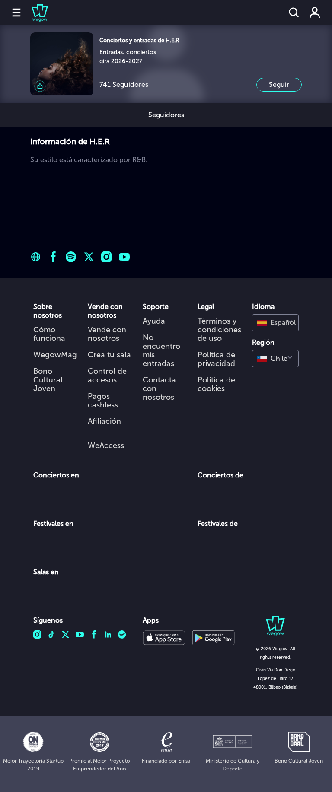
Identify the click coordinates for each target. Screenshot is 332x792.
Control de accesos (107, 375)
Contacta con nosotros (159, 388)
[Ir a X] (88, 256)
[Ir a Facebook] (53, 256)
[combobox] (275, 323)
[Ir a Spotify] (71, 256)
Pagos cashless (103, 400)
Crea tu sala (109, 354)
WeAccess (106, 445)
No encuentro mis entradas (161, 350)
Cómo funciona (49, 334)
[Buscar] (294, 12)
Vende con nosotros (107, 334)
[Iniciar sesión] (315, 12)
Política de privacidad (216, 359)
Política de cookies (216, 384)
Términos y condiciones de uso (219, 330)
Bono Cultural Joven (48, 380)
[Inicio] (34, 12)
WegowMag (55, 354)
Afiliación (104, 421)
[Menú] (16, 12)
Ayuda (154, 321)
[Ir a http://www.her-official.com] (35, 256)
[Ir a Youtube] (124, 257)
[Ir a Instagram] (106, 256)
